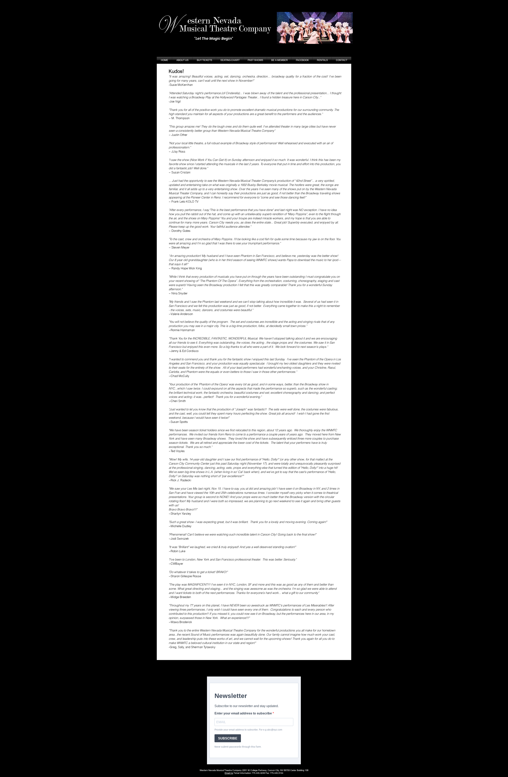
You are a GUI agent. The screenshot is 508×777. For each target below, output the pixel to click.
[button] (255, 60)
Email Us (229, 773)
